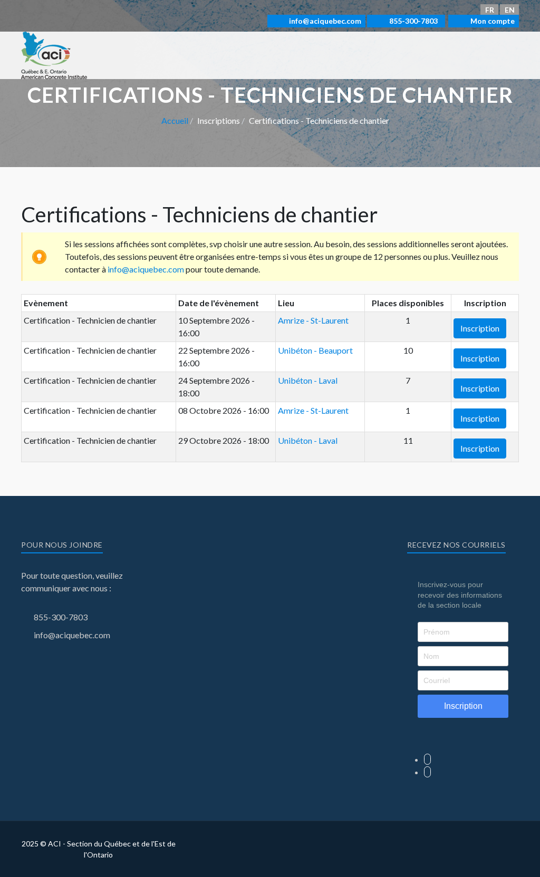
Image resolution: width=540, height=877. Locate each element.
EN (510, 9)
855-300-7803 (413, 20)
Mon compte (492, 20)
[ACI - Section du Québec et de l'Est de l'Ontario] (54, 54)
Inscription (479, 328)
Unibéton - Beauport (315, 350)
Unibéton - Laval (308, 380)
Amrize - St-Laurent (313, 320)
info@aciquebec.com (324, 20)
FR (489, 9)
